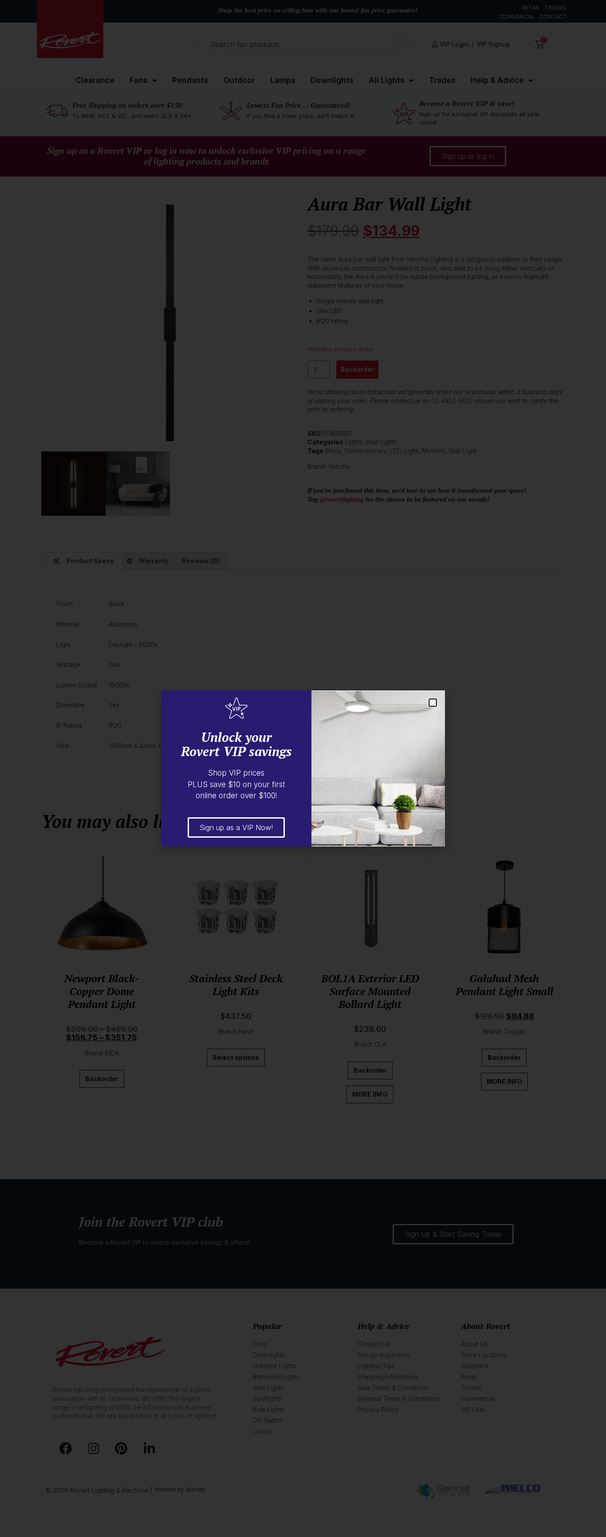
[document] (303, 768)
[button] (432, 702)
